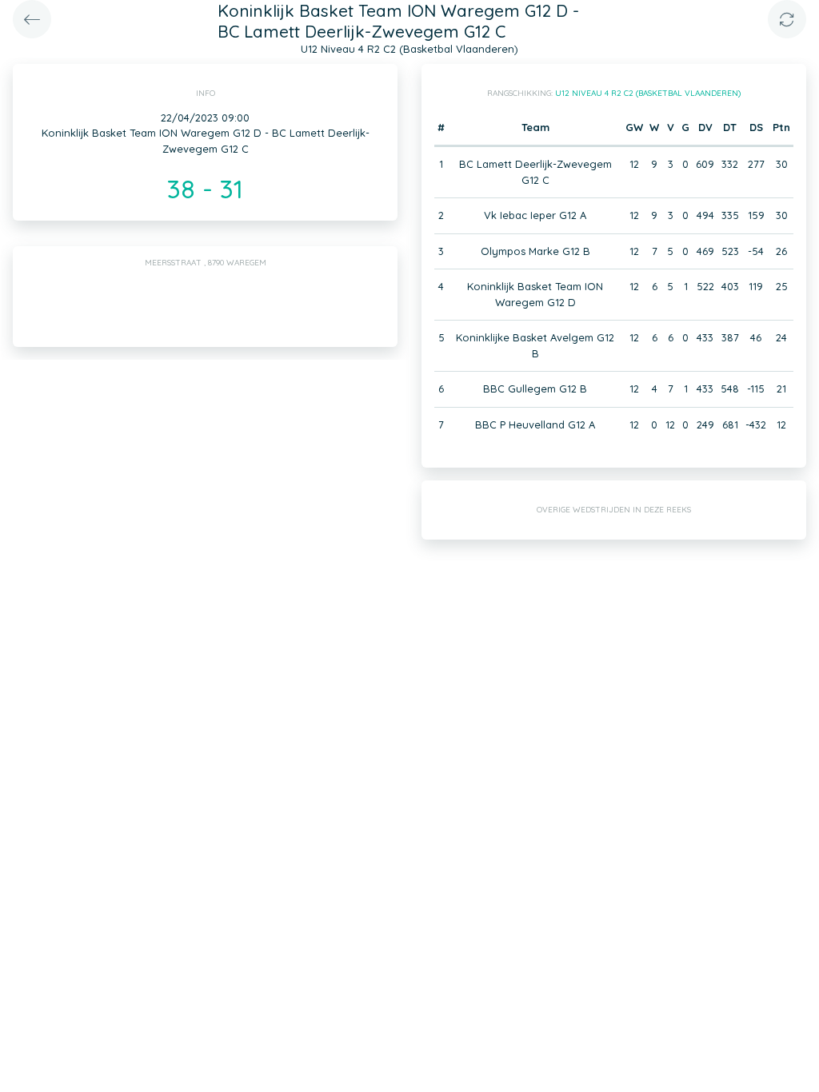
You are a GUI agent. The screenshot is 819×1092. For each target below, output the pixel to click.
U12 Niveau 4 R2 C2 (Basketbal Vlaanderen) (648, 93)
